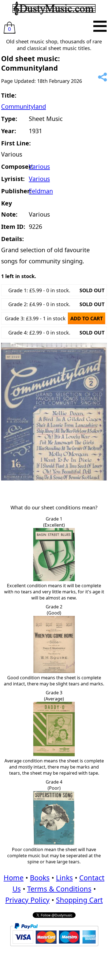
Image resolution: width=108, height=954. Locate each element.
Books (40, 877)
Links (64, 877)
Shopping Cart (79, 900)
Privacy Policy (27, 900)
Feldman (41, 191)
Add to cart (86, 318)
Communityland (23, 106)
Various (39, 166)
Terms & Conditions (59, 888)
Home (14, 877)
